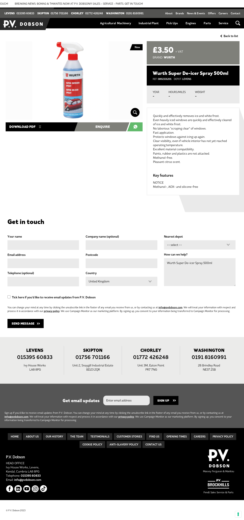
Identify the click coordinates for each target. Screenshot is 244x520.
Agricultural (108, 23)
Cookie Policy (92, 444)
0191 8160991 (135, 13)
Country (91, 273)
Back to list (231, 36)
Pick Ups (172, 23)
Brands (180, 13)
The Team (76, 436)
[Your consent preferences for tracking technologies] (238, 514)
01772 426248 (94, 13)
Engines (191, 23)
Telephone (20, 273)
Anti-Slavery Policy (124, 444)
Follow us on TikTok (43, 489)
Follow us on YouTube (27, 489)
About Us (32, 436)
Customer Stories (129, 436)
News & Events (196, 13)
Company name (102, 236)
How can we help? (176, 254)
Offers (212, 13)
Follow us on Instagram (35, 489)
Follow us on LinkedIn (18, 489)
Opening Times (176, 436)
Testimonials (99, 436)
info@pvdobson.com (170, 307)
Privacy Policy (223, 436)
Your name (14, 236)
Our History (54, 436)
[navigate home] (23, 18)
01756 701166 (59, 13)
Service (223, 23)
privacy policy (52, 311)
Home (15, 436)
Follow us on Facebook (9, 489)
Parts (207, 23)
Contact (235, 13)
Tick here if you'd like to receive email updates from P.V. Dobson (54, 297)
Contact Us (153, 444)
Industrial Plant (149, 23)
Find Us (154, 436)
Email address (16, 255)
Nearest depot (173, 236)
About (169, 13)
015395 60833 (25, 13)
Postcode (92, 255)
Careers (223, 13)
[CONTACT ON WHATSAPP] (136, 126)
